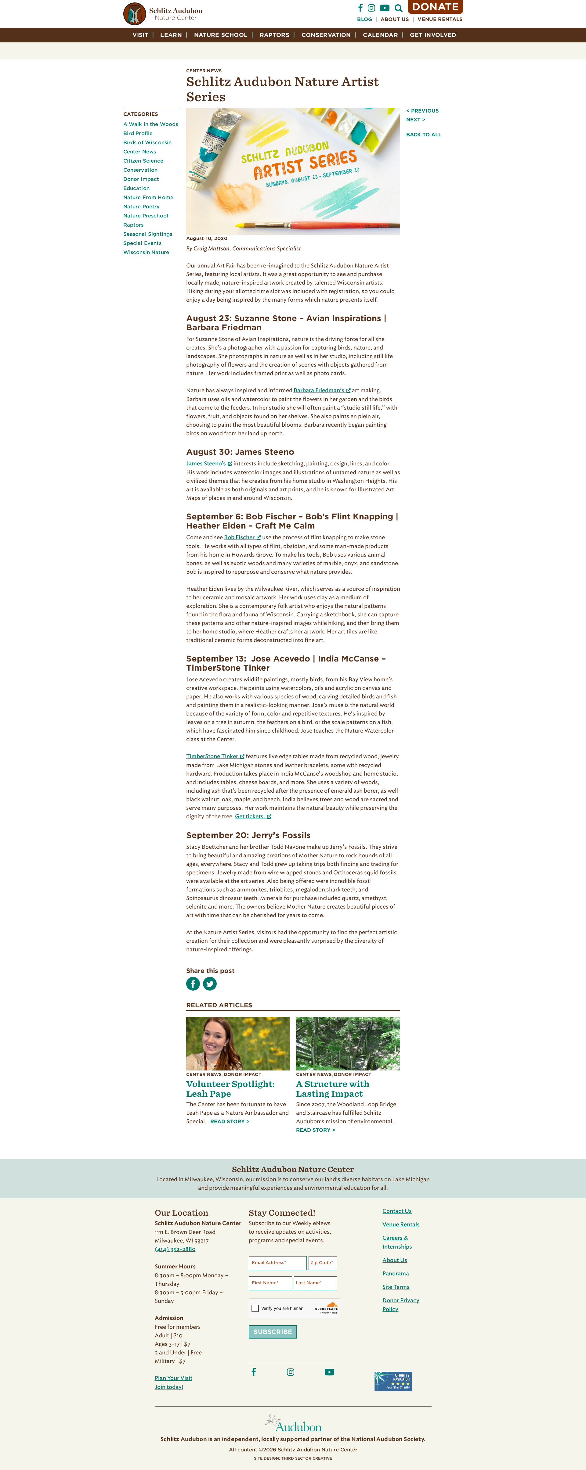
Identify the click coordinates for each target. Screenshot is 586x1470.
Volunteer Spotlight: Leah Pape (230, 1088)
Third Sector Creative (306, 1458)
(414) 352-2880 (175, 1249)
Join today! (169, 1387)
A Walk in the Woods (150, 124)
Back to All (423, 135)
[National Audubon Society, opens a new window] (293, 1433)
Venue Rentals (440, 19)
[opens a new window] (360, 10)
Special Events (142, 243)
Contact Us (397, 1211)
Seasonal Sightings (147, 234)
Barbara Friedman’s (319, 390)
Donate (435, 7)
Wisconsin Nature (146, 252)
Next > (415, 120)
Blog (364, 19)
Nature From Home (148, 197)
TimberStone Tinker (212, 756)
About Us (395, 19)
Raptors (275, 35)
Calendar (380, 35)
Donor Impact (141, 179)
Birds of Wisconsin (147, 142)
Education (136, 188)
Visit (140, 35)
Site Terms (396, 1287)
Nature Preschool (145, 216)
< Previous (422, 111)
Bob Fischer (239, 537)
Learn (171, 35)
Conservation (326, 35)
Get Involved (433, 35)
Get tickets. (250, 816)
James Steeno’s (206, 464)
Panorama (395, 1274)
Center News (204, 70)
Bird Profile (138, 133)
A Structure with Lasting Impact (333, 1088)
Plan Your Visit (173, 1378)
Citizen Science (143, 161)
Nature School (221, 35)
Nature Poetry (141, 207)
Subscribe (273, 1332)
